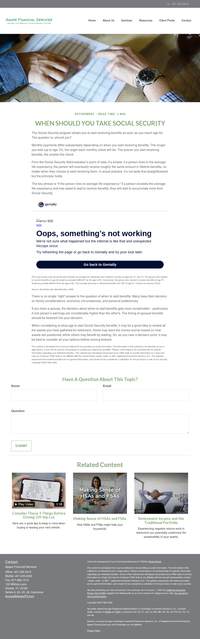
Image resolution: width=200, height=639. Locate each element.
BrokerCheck (155, 561)
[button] (108, 20)
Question (18, 411)
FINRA (108, 611)
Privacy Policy (94, 630)
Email (107, 386)
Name (15, 386)
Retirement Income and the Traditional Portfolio (161, 520)
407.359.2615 (180, 4)
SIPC (118, 611)
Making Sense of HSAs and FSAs (99, 518)
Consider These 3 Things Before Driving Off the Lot (39, 515)
